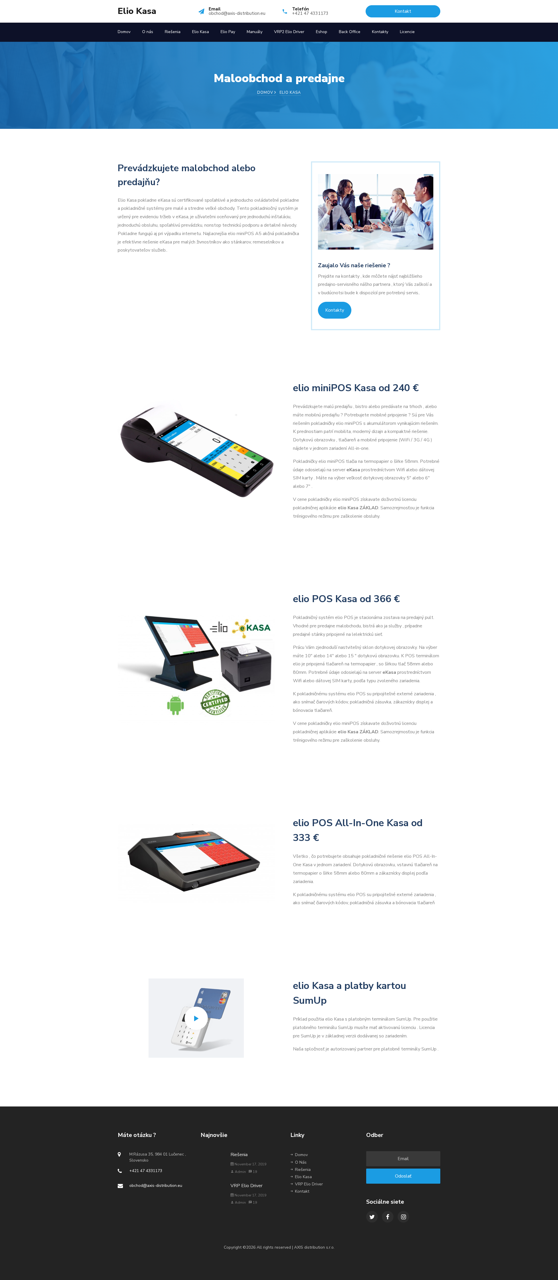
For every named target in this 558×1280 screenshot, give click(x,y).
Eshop (321, 32)
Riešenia (172, 32)
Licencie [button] (407, 32)
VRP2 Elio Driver (289, 32)
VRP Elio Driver (246, 1185)
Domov (124, 32)
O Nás (301, 1162)
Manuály (254, 32)
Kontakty (380, 32)
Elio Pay (228, 32)
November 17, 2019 (250, 1164)
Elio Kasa (137, 11)
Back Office (349, 32)
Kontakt (302, 1191)
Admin (240, 1171)
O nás (147, 32)
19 (254, 1171)
